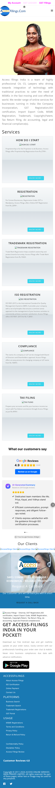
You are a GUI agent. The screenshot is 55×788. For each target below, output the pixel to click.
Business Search (13, 702)
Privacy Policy (11, 731)
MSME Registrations (14, 723)
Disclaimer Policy (13, 748)
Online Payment (12, 688)
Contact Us (10, 692)
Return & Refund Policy (15, 735)
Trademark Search (13, 706)
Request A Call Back (27, 603)
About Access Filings (14, 680)
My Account (14, 2)
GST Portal (10, 713)
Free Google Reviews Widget (28, 537)
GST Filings (45, 2)
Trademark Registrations (16, 709)
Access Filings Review (15, 752)
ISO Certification (12, 684)
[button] (2, 505)
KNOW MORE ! (35, 178)
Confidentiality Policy (14, 744)
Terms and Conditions (15, 727)
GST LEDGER (30, 2)
